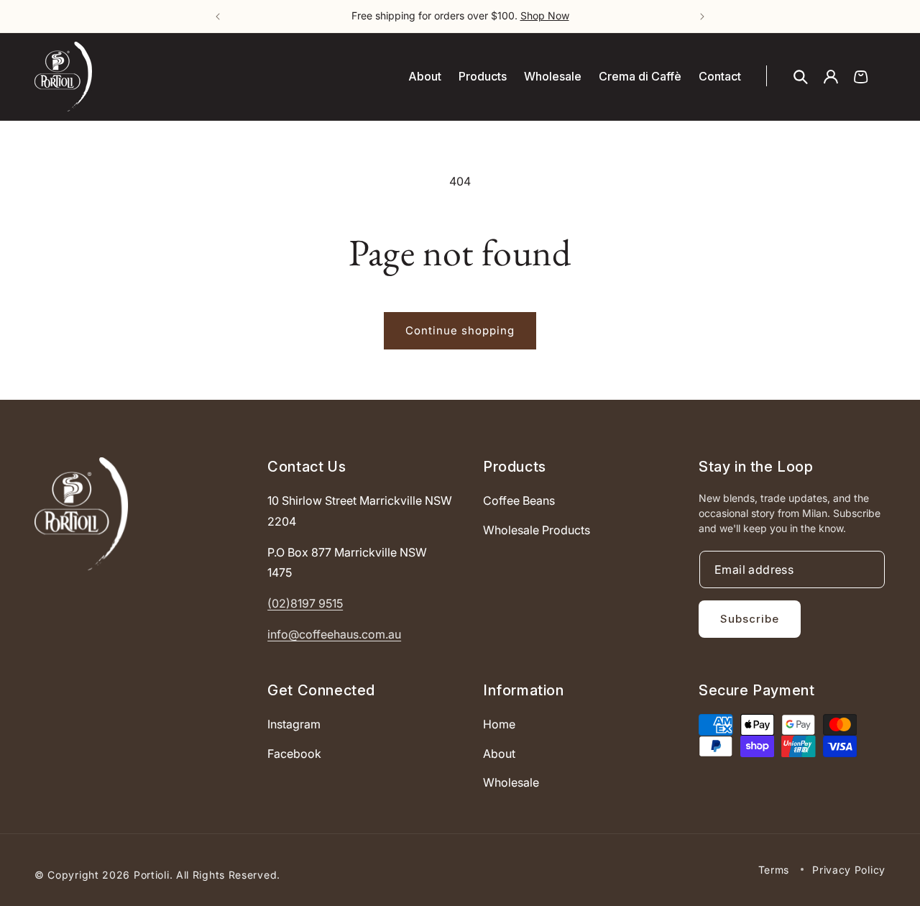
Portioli (152, 875)
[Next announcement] (702, 16)
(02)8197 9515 (305, 604)
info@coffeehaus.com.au (334, 634)
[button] (801, 76)
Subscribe (749, 619)
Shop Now (544, 15)
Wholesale (511, 783)
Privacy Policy (849, 869)
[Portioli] (81, 513)
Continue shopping (460, 330)
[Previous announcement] (218, 16)
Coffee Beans (519, 500)
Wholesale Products (536, 530)
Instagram (294, 724)
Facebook (294, 753)
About (499, 753)
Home (499, 724)
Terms (774, 869)
